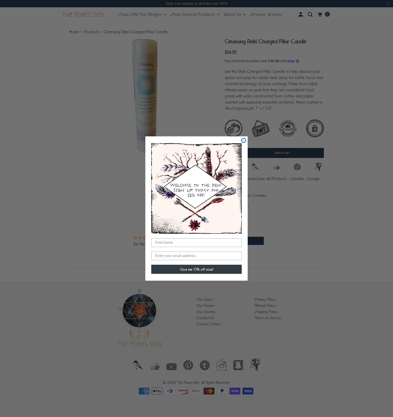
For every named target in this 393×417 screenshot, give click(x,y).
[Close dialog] (243, 140)
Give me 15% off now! (196, 269)
